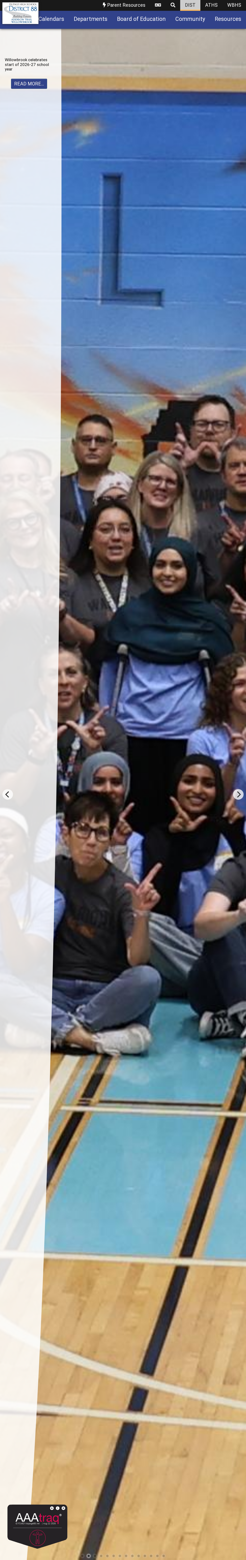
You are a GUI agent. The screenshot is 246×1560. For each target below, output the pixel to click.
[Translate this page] (158, 5)
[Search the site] (173, 5)
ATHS (211, 5)
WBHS (234, 5)
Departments (90, 19)
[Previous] (7, 794)
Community (190, 19)
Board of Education (141, 19)
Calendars (51, 19)
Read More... (29, 102)
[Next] (238, 794)
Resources (228, 19)
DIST (190, 5)
